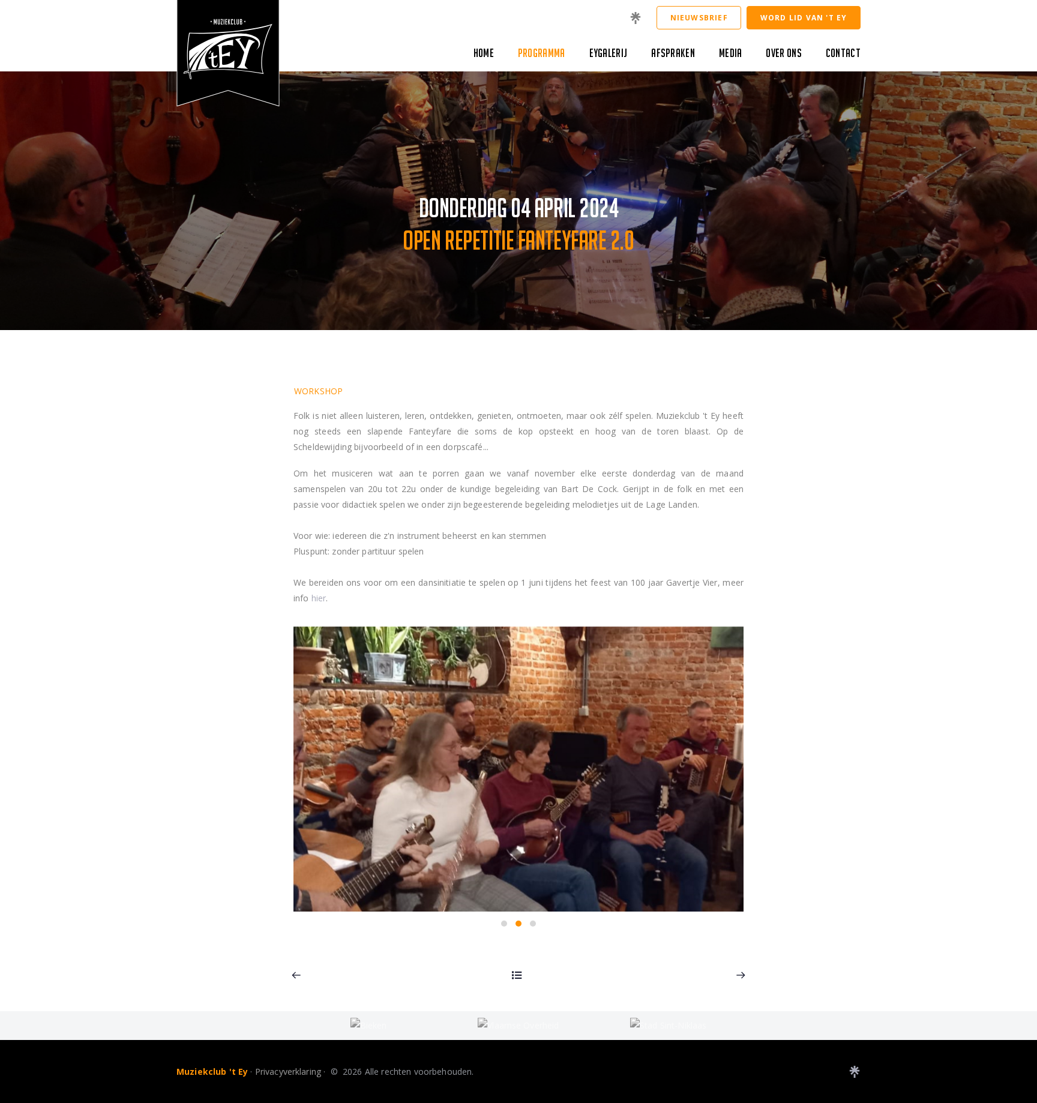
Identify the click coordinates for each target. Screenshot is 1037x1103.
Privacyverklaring (288, 1071)
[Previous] (296, 975)
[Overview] (517, 975)
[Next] (741, 975)
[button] (504, 924)
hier (318, 598)
